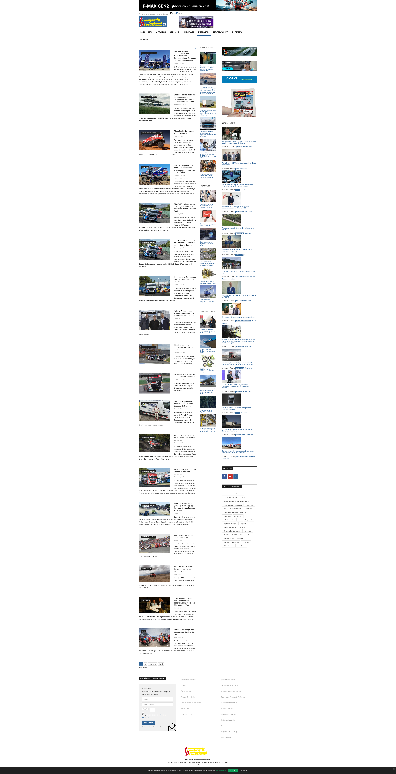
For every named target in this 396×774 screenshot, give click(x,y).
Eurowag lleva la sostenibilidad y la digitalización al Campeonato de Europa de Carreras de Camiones (185, 56)
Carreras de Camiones (148, 206)
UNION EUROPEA (240, 434)
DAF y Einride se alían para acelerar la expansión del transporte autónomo (208, 133)
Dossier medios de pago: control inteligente (208, 224)
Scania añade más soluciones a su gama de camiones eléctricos (236, 408)
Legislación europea (230, 524)
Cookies (223, 726)
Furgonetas (238, 516)
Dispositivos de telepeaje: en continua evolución (207, 301)
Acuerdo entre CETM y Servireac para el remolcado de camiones (239, 164)
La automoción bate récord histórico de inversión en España (206, 175)
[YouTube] (230, 476)
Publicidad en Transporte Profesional (233, 697)
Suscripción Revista (227, 708)
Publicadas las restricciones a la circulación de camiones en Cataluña (237, 250)
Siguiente (153, 664)
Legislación (175, 32)
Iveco (240, 520)
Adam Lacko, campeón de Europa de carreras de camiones (185, 471)
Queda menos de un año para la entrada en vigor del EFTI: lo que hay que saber (208, 155)
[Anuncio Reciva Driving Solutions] (239, 51)
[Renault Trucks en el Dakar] (154, 573)
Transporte (245, 542)
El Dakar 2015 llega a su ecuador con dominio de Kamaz (184, 631)
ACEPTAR (233, 770)
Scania (248, 535)
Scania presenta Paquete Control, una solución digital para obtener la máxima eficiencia (237, 185)
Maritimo (242, 527)
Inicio (142, 32)
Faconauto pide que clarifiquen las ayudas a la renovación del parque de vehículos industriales (237, 363)
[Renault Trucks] (154, 443)
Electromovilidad (235, 509)
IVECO (143, 279)
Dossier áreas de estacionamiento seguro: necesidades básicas (208, 263)
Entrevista (239, 300)
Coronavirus (249, 505)
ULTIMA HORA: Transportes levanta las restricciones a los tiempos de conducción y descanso (236, 386)
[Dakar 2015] (154, 637)
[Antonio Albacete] (154, 320)
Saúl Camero (244, 190)
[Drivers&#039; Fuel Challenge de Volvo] (154, 605)
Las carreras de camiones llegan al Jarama (184, 535)
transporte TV (185, 708)
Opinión (143, 39)
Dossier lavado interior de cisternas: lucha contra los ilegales (207, 205)
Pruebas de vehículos (188, 697)
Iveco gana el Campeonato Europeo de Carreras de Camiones (185, 279)
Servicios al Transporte (149, 53)
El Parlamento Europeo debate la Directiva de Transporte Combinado (237, 430)
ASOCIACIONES (240, 211)
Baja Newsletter (226, 737)
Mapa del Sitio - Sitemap (229, 732)
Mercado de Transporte (188, 680)
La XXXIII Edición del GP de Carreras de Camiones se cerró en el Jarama (184, 242)
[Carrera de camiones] (154, 213)
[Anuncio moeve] (239, 79)
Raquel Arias (248, 146)
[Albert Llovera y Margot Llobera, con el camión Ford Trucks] (154, 174)
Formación (227, 516)
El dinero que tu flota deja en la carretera (206, 411)
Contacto (165, 14)
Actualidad (161, 32)
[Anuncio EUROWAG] (239, 66)
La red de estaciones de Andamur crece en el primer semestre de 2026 (208, 391)
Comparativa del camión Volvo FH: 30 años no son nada (238, 272)
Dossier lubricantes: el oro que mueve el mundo (208, 282)
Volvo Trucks (241, 546)
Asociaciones (228, 494)
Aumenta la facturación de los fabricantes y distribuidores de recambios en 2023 (236, 207)
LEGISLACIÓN (239, 146)
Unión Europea (228, 546)
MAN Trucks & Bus (230, 527)
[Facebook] (224, 476)
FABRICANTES (239, 233)
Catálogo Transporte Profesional (231, 691)
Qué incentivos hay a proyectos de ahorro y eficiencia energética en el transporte (207, 68)
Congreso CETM (186, 714)
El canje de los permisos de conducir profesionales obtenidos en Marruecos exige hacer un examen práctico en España (238, 341)
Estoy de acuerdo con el (154, 716)
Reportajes (189, 32)
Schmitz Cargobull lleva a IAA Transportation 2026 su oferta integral (207, 430)
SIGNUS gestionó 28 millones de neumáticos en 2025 (207, 370)
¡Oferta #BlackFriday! (228, 680)
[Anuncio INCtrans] (218, 22)
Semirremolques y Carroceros (245, 456)
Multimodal (237, 32)
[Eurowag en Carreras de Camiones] (154, 60)
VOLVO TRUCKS (146, 600)
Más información (221, 770)
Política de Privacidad (228, 720)
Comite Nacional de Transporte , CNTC (236, 501)
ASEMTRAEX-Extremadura (243, 320)
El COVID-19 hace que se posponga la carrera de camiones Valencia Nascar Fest (185, 207)
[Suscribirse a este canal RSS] (195, 49)
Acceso (159, 14)
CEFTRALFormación (230, 497)
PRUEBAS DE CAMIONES (242, 276)
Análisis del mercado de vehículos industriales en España (238, 229)
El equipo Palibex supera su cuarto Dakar (184, 132)
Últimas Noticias (186, 691)
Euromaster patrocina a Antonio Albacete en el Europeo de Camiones (183, 403)
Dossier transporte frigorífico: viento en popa (206, 243)
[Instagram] (235, 476)
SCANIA (238, 190)
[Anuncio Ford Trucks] (198, 5)
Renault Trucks (237, 535)
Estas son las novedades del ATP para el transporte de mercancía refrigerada (208, 112)
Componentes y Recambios (150, 376)
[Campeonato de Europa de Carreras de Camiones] (154, 477)
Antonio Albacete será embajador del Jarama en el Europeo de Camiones (184, 313)
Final (161, 664)
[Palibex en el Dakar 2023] (154, 140)
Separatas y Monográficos (229, 685)
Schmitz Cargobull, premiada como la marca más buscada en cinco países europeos (238, 452)
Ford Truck (145, 167)
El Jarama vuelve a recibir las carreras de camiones (184, 375)
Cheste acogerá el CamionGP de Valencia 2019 (183, 347)
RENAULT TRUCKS (146, 568)
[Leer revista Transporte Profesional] (239, 102)
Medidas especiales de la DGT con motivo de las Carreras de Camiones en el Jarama (184, 507)
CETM (150, 32)
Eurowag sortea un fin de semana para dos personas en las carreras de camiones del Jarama (184, 98)
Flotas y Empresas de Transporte (152, 133)
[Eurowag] (154, 103)
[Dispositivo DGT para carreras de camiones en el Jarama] (154, 509)
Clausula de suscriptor (228, 714)
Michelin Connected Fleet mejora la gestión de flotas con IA (207, 331)
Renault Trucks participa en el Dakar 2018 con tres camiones (184, 437)
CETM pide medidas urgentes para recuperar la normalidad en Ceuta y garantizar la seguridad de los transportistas (208, 90)
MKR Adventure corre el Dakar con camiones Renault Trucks (184, 568)
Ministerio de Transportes (232, 531)
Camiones (239, 494)
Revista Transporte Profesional (191, 703)
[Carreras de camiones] (154, 354)
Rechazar (244, 770)
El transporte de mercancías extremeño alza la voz (238, 317)
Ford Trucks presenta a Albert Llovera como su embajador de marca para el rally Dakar (184, 168)
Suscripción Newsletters (229, 703)
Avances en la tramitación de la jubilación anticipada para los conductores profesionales (239, 142)
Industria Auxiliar (220, 32)
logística (243, 524)
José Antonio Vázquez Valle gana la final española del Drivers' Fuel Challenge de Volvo (184, 601)
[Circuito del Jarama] (154, 249)
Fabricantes (203, 32)
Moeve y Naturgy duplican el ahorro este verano (207, 351)
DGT (225, 509)
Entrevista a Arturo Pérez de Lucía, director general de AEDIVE (239, 296)
